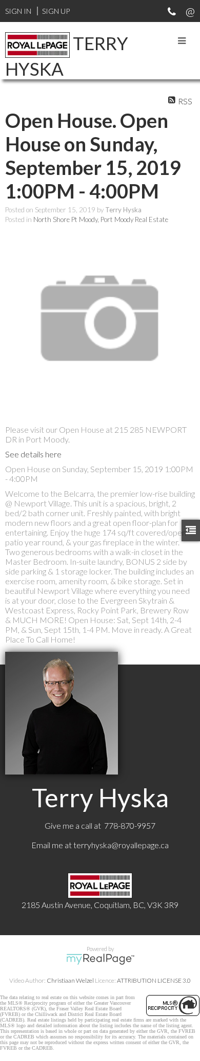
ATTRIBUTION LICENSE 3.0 (154, 980)
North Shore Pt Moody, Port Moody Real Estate (100, 219)
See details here (33, 454)
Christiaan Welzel (70, 980)
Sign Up (56, 11)
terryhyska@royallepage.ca (121, 845)
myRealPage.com (100, 959)
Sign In (18, 11)
